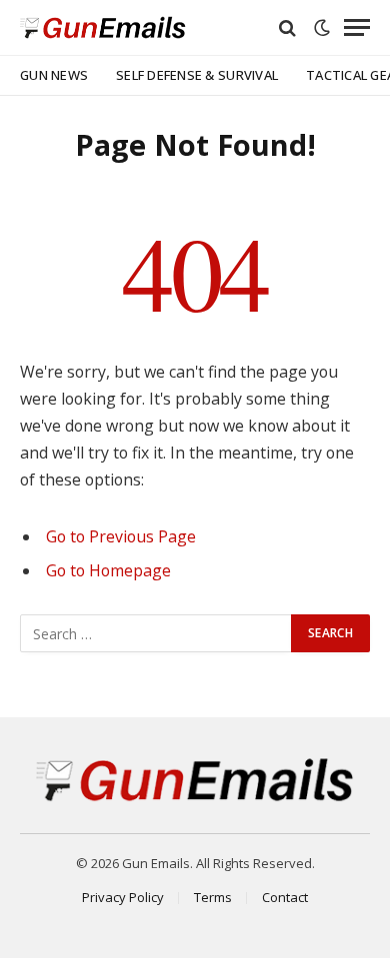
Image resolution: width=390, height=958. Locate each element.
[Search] (287, 27)
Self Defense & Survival (197, 75)
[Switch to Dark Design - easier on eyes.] (322, 28)
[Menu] (357, 27)
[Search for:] (156, 633)
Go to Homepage (108, 570)
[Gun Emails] (103, 27)
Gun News (54, 75)
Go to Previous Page (121, 536)
